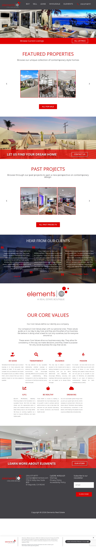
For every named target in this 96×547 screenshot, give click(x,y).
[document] (48, 273)
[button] (93, 537)
